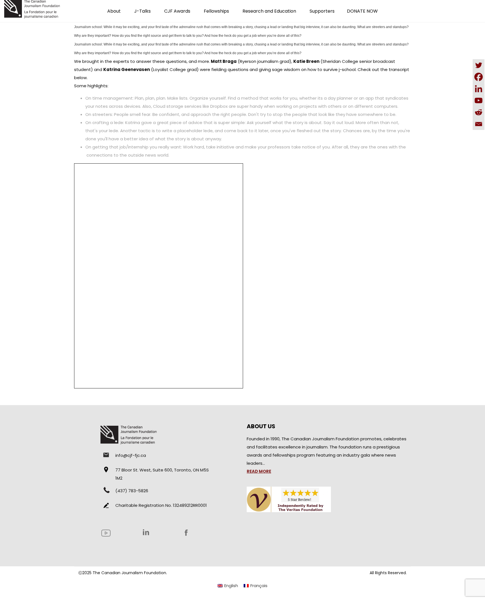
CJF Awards (177, 11)
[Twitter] (478, 65)
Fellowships (216, 11)
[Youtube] (478, 100)
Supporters (322, 11)
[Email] (478, 124)
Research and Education (269, 11)
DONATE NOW (362, 11)
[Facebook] (478, 77)
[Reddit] (478, 112)
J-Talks (142, 11)
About (114, 11)
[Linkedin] (478, 89)
